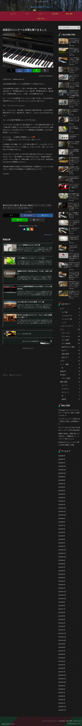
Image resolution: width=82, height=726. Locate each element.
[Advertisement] (28, 190)
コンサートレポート (9, 205)
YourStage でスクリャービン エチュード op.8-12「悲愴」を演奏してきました (68, 412)
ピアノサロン (24, 205)
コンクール (39, 205)
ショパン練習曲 (47, 205)
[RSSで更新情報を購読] (31, 229)
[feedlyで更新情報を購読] (28, 229)
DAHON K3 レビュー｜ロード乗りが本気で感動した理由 (68, 443)
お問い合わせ (77, 721)
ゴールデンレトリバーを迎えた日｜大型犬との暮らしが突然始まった (69, 421)
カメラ (50, 721)
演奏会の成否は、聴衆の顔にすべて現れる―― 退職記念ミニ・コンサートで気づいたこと (69, 436)
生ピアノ (32, 205)
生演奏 (21, 208)
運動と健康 (69, 721)
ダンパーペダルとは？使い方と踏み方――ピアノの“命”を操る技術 (69, 429)
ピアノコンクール (14, 208)
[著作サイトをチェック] (24, 229)
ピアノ (17, 205)
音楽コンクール (29, 208)
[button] (45, 70)
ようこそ (45, 721)
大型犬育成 (62, 721)
